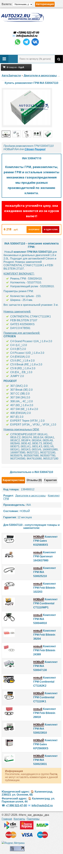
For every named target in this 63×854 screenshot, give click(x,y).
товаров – (16, 67)
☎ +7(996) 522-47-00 (25, 32)
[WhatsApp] (18, 45)
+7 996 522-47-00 (16, 805)
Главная (7, 818)
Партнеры (33, 818)
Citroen (29, 149)
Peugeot (40, 149)
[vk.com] (35, 45)
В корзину (34, 229)
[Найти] (59, 59)
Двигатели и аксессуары (30, 495)
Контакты (19, 818)
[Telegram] (26, 45)
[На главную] (22, 17)
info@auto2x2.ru (26, 35)
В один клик (51, 229)
